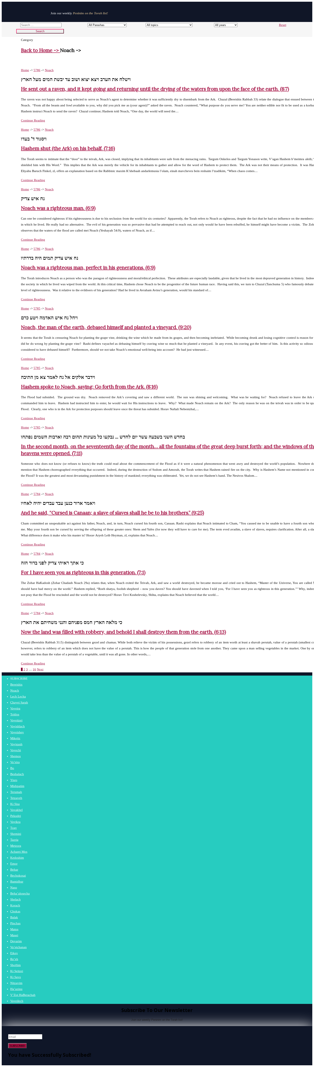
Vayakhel (16, 810)
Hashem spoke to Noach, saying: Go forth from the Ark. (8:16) (89, 387)
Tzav (13, 828)
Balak (14, 917)
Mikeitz (15, 738)
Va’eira (15, 762)
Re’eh (14, 959)
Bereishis (16, 684)
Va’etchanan (18, 947)
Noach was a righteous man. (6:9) (58, 208)
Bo (12, 768)
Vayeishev (17, 732)
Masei (14, 935)
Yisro (13, 780)
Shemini (15, 833)
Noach (49, 70)
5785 (37, 308)
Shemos (15, 756)
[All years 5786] (222, 25)
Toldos (14, 714)
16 (34, 669)
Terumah (16, 792)
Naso (13, 887)
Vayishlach (17, 726)
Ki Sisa (15, 804)
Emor (14, 863)
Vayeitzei (16, 720)
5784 (37, 494)
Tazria (14, 839)
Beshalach (17, 774)
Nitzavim (16, 983)
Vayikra (15, 822)
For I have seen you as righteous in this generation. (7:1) (83, 572)
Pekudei (15, 816)
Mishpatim (17, 786)
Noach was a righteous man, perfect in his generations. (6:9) (88, 267)
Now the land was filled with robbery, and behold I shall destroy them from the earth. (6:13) (123, 632)
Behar (14, 869)
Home (25, 70)
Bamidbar (16, 881)
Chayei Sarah (19, 702)
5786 (37, 70)
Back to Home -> (40, 50)
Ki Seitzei (16, 971)
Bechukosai (18, 875)
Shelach (15, 899)
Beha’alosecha (20, 893)
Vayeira (15, 708)
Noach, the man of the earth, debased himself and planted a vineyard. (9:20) (106, 327)
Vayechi (15, 750)
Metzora (15, 845)
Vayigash (16, 744)
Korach (15, 905)
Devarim (16, 941)
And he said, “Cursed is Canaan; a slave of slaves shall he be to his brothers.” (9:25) (112, 513)
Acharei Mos (18, 851)
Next (40, 669)
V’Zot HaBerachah (22, 995)
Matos (14, 929)
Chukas (15, 911)
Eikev (14, 953)
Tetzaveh (16, 798)
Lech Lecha (18, 696)
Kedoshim (17, 857)
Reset (282, 25)
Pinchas (15, 923)
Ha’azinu (16, 989)
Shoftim (15, 965)
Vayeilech (16, 1001)
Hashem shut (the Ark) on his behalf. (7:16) (68, 148)
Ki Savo (15, 977)
